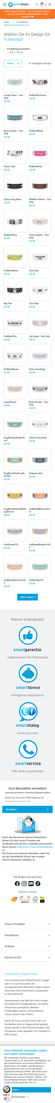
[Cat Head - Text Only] (40, 322)
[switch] (6, 1098)
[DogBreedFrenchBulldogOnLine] (15, 495)
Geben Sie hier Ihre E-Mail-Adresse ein (24, 797)
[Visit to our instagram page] (24, 883)
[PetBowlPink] (40, 152)
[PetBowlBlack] (40, 117)
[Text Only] (40, 257)
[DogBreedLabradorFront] (15, 424)
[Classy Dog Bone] (15, 185)
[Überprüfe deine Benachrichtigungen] (45, 4)
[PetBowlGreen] (15, 257)
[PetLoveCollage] (40, 355)
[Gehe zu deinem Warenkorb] (50, 4)
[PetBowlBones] (15, 355)
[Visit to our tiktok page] (38, 883)
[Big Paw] (15, 289)
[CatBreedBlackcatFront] (40, 495)
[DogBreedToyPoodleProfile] (15, 459)
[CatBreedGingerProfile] (40, 530)
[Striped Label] (40, 459)
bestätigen (11, 809)
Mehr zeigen (26, 597)
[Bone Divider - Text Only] (15, 117)
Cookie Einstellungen (15, 1097)
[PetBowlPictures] (40, 81)
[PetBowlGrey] (15, 221)
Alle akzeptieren (12, 1090)
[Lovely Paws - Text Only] (15, 81)
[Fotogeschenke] (12, 22)
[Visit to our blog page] (31, 883)
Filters (10, 63)
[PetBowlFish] (15, 322)
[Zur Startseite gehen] (18, 4)
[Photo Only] (15, 152)
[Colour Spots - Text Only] (40, 221)
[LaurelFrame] (15, 388)
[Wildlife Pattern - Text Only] (40, 185)
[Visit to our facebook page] (17, 883)
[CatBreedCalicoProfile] (15, 566)
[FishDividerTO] (15, 530)
